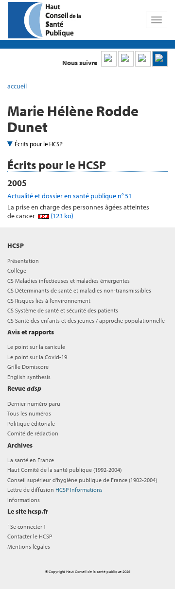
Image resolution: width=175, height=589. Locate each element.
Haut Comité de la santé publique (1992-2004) (64, 469)
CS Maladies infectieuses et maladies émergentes (68, 280)
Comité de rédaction (32, 433)
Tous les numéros (29, 413)
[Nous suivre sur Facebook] (143, 59)
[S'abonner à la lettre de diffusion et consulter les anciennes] (160, 59)
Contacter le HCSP (29, 536)
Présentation (23, 260)
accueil (17, 86)
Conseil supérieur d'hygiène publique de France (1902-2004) (82, 480)
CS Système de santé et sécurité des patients (62, 310)
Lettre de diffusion (55, 489)
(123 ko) (61, 215)
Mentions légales (28, 546)
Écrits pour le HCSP (39, 143)
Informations (23, 499)
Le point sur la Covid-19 (37, 357)
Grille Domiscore (28, 366)
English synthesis (29, 377)
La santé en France (30, 460)
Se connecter (26, 526)
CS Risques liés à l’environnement (48, 300)
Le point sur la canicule (36, 346)
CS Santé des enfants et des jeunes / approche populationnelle (86, 320)
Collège (16, 270)
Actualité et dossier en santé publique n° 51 (69, 195)
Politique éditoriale (31, 423)
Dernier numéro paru (33, 403)
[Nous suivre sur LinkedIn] (109, 59)
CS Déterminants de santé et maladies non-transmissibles (79, 290)
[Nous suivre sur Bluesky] (126, 59)
